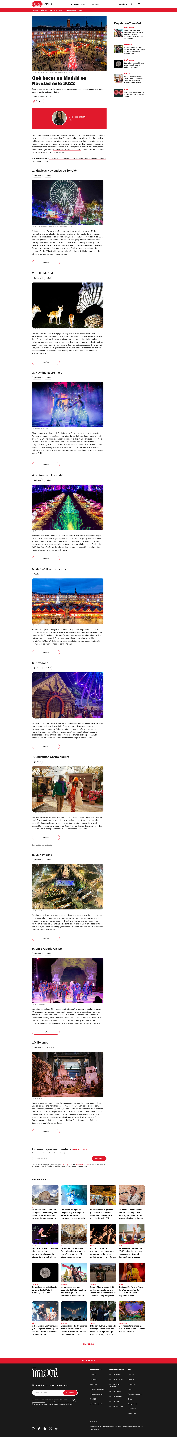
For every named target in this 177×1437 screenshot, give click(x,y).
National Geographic (135, 1394)
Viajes (80, 10)
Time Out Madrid (115, 1375)
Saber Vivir (132, 1414)
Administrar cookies (96, 1404)
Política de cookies (96, 1394)
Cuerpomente (132, 1404)
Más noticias (88, 1344)
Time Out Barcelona (116, 1379)
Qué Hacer (43, 10)
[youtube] (56, 1428)
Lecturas (131, 1375)
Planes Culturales (70, 10)
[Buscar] (132, 4)
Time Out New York (115, 1397)
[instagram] (33, 1428)
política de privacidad (82, 1164)
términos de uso (68, 1164)
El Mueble (131, 1384)
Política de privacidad (97, 1389)
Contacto (93, 1375)
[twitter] (50, 1428)
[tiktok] (39, 1428)
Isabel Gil (82, 117)
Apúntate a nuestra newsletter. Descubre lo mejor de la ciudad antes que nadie (59, 1153)
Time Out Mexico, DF (116, 1406)
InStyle (130, 1389)
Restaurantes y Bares (55, 10)
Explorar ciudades (77, 4)
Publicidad (93, 1379)
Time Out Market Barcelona (114, 1386)
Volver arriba (90, 1360)
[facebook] (45, 1428)
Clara (130, 1399)
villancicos (90, 1106)
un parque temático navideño (63, 136)
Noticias (35, 10)
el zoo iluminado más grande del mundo (64, 139)
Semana (131, 1379)
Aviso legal (93, 1384)
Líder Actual (132, 1409)
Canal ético (93, 1399)
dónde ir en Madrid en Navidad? (67, 150)
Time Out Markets (95, 4)
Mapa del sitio (94, 1422)
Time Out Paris (114, 1401)
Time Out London (115, 1392)
